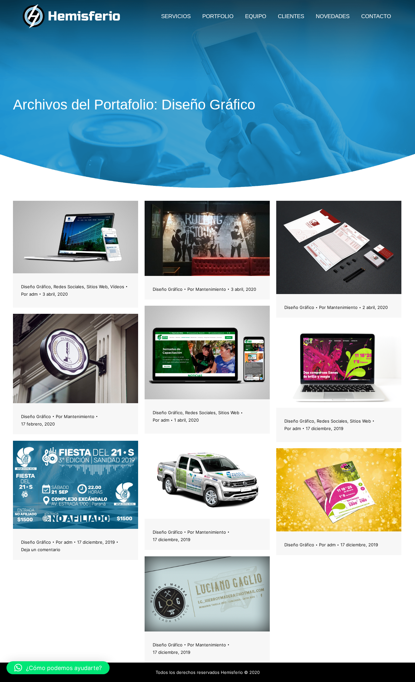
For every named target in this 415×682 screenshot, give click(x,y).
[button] (58, 667)
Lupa (75, 237)
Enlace (58, 237)
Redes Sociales (68, 286)
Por (29, 294)
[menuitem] (176, 16)
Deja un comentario (40, 549)
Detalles (93, 237)
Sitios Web (97, 286)
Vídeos (117, 286)
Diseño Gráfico (36, 286)
